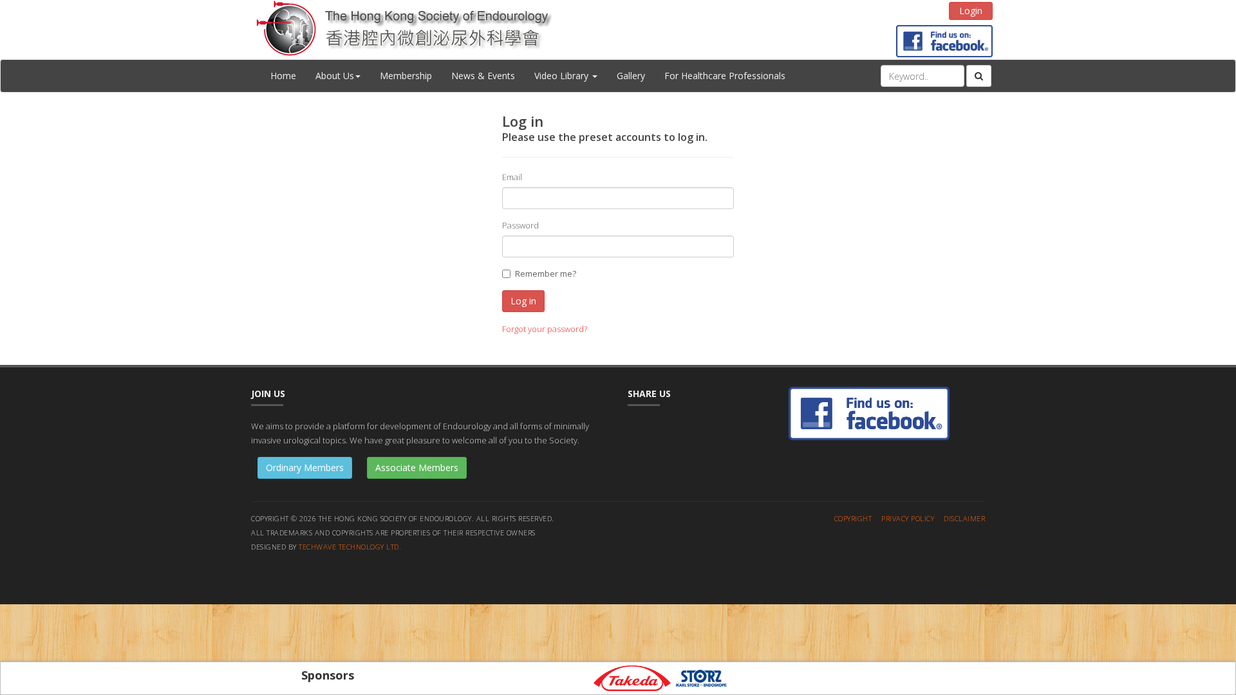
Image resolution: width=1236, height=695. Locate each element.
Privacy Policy (907, 518)
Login (970, 11)
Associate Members (416, 467)
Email (512, 177)
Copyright (853, 518)
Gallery (631, 76)
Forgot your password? (544, 329)
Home (283, 76)
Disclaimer (964, 518)
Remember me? (545, 273)
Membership (406, 76)
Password (520, 225)
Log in (523, 301)
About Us (334, 76)
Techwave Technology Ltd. (350, 546)
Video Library (562, 76)
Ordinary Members (305, 467)
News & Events (483, 76)
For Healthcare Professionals (724, 76)
